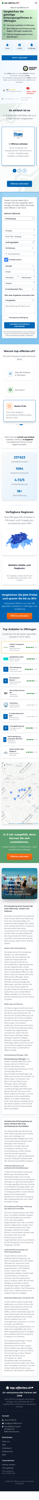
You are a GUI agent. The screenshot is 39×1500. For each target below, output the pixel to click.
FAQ (4, 1445)
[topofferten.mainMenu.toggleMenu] (36, 3)
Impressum (7, 1448)
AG (17, 99)
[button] (29, 788)
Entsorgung (10, 99)
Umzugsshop (7, 1468)
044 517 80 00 (10, 1420)
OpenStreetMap (21, 823)
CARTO (36, 823)
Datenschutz (7, 1451)
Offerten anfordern (19, 184)
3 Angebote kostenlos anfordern (19, 325)
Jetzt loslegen (19, 58)
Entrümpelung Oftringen (26, 99)
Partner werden (8, 1465)
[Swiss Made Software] (31, 90)
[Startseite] (2, 99)
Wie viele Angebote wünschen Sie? (19, 295)
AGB (4, 1455)
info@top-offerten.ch (13, 1423)
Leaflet (12, 823)
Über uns (6, 1442)
